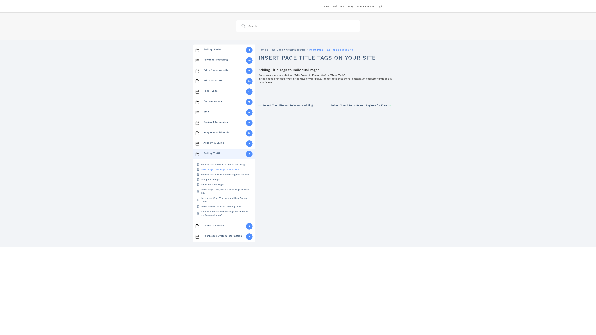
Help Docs (338, 6)
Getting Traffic (295, 49)
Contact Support (366, 6)
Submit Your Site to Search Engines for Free (359, 105)
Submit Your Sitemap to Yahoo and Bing (287, 105)
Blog (350, 6)
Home (326, 6)
